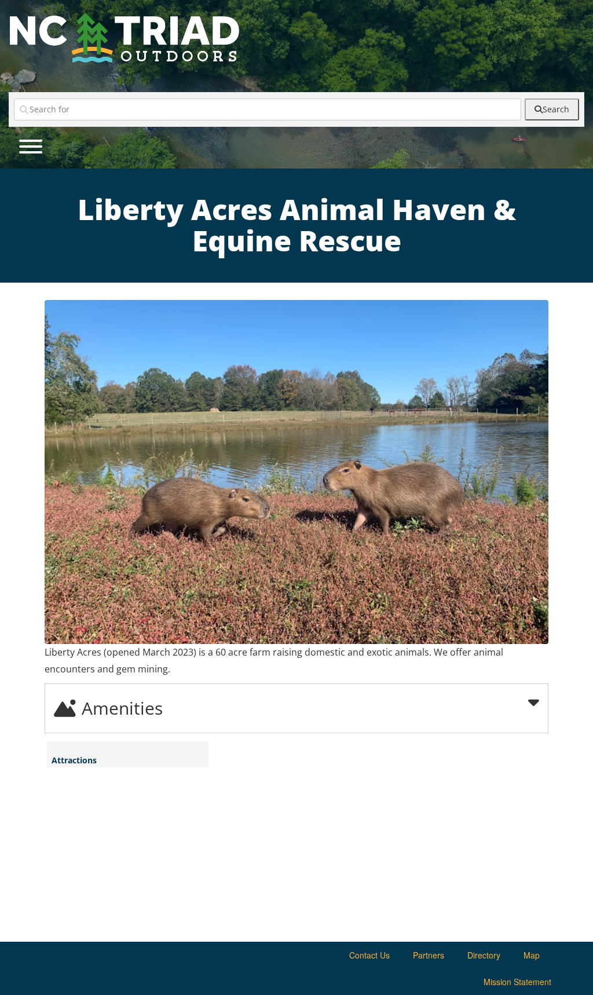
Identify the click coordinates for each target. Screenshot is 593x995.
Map (532, 955)
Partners (428, 955)
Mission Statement (517, 981)
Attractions (74, 760)
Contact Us (369, 955)
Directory (483, 955)
